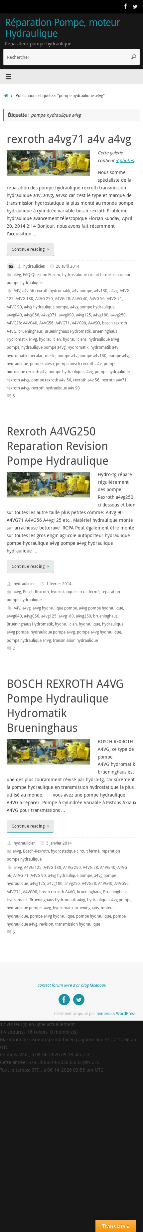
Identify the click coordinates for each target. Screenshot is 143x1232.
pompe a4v (67, 355)
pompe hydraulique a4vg (71, 371)
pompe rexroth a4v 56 (51, 380)
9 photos (125, 160)
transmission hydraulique (75, 640)
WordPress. (126, 1013)
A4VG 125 (33, 867)
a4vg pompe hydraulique (92, 307)
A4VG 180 (24, 298)
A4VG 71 (114, 298)
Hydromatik (78, 347)
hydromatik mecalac (25, 355)
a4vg (17, 274)
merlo (50, 355)
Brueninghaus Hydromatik (68, 331)
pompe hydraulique (93, 916)
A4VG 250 (44, 298)
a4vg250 (118, 315)
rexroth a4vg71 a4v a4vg (69, 138)
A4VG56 (46, 323)
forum (57, 985)
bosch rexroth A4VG (57, 892)
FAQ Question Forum (41, 274)
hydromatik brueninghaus (76, 908)
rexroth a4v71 (114, 380)
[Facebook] (125, 6)
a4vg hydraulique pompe (46, 307)
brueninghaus (30, 331)
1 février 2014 (59, 583)
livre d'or (72, 985)
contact (44, 985)
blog (84, 985)
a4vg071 (49, 315)
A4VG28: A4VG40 (22, 323)
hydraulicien (34, 266)
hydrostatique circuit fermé (86, 274)
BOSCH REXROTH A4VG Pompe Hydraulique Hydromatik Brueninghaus (65, 706)
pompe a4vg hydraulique (99, 632)
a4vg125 (83, 315)
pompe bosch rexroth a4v (79, 363)
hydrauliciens (74, 339)
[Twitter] (135, 6)
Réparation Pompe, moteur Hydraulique (62, 28)
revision (46, 924)
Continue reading (28, 249)
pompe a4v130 (92, 355)
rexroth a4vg (18, 388)
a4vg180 (100, 315)
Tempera (103, 1013)
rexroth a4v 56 (86, 380)
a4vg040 (14, 315)
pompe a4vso (42, 363)
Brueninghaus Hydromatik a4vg (57, 900)
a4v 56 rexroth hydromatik (46, 290)
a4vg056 (31, 315)
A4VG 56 (97, 298)
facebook (97, 985)
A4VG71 (63, 323)
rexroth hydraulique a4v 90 (55, 388)
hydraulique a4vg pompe (109, 900)
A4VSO (94, 323)
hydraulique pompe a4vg (43, 347)
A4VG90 (79, 323)
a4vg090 (66, 315)
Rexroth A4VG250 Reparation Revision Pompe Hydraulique (57, 445)
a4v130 (100, 290)
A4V (17, 290)
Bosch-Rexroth (36, 591)
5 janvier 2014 (59, 843)
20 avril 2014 (67, 266)
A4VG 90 (14, 307)
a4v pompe (82, 290)
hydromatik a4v (104, 347)
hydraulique (89, 624)
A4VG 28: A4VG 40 (71, 298)
